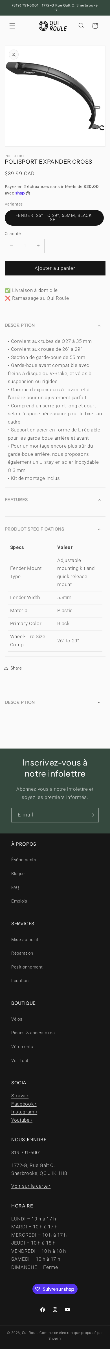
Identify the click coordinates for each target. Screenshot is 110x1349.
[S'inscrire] (91, 815)
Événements (23, 859)
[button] (12, 26)
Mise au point (25, 939)
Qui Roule (30, 1333)
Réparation (22, 953)
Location (19, 980)
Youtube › (21, 1120)
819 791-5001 (26, 1152)
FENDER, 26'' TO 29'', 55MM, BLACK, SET (54, 217)
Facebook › (24, 1104)
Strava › (19, 1095)
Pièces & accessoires (33, 1032)
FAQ (15, 887)
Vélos (16, 1019)
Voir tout (19, 1060)
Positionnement (27, 967)
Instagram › (24, 1112)
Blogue (18, 873)
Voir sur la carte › (31, 1186)
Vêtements (22, 1046)
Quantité (13, 233)
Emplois (19, 901)
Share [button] (16, 668)
